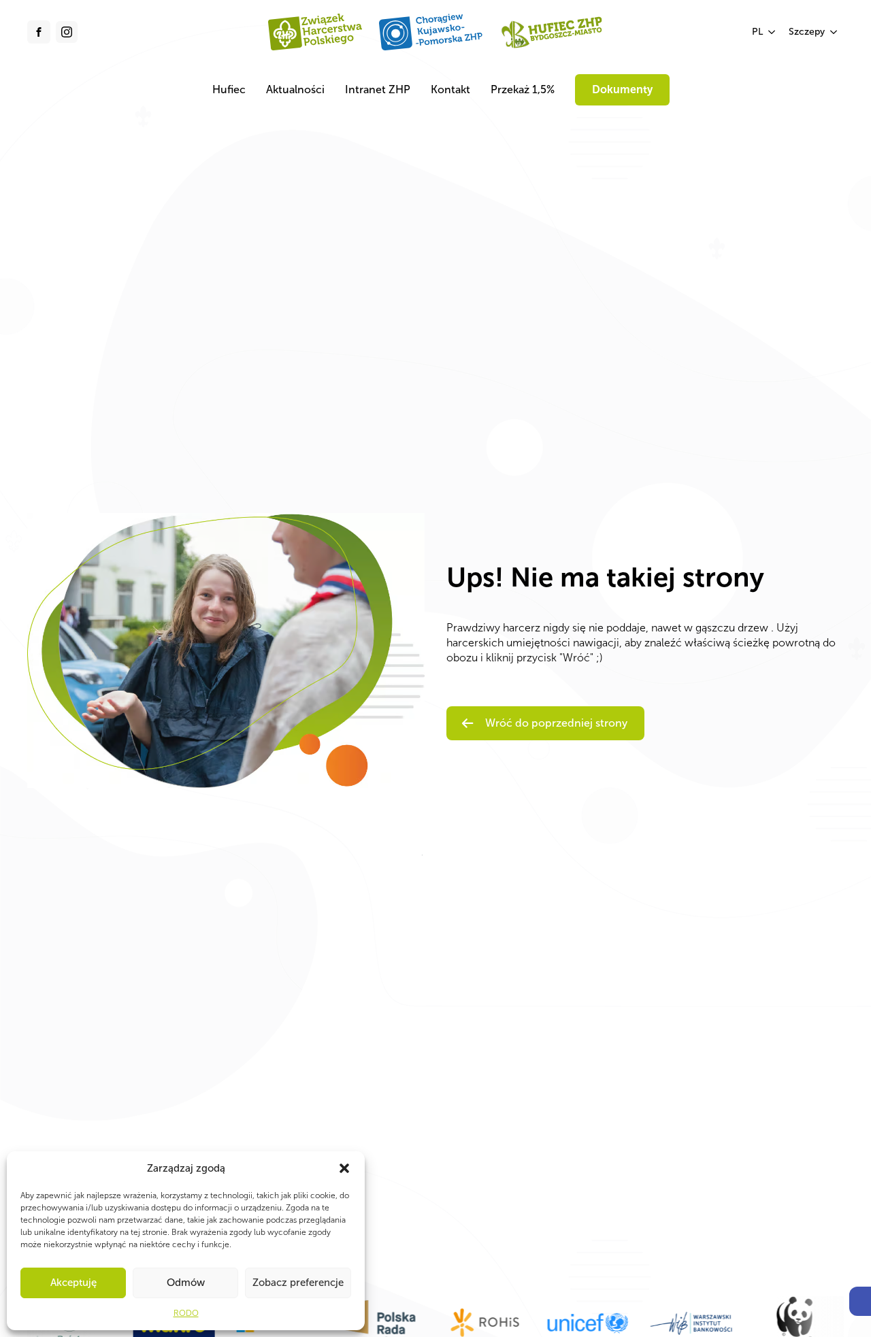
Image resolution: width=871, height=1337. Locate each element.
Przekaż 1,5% (523, 89)
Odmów (186, 1282)
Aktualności (295, 89)
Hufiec (229, 89)
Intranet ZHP (377, 89)
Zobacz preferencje (298, 1282)
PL (757, 31)
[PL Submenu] (772, 32)
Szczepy (807, 31)
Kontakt (450, 89)
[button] (860, 1301)
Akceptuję (73, 1282)
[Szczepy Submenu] (834, 32)
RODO (186, 1313)
